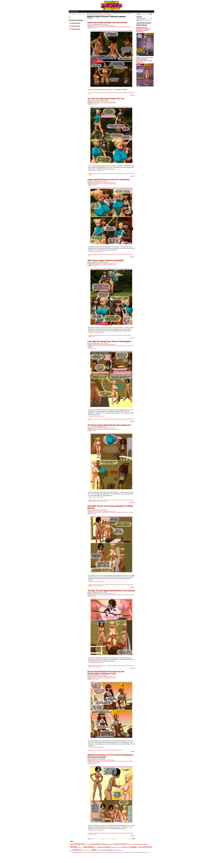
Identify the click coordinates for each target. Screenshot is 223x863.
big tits (95, 92)
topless (105, 501)
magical (99, 847)
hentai (109, 92)
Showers (94, 348)
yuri (89, 93)
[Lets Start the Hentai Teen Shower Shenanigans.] (111, 407)
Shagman (128, 26)
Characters (73, 11)
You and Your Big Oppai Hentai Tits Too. (106, 98)
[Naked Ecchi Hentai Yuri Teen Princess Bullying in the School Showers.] (111, 823)
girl (111, 584)
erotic (128, 844)
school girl (130, 833)
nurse (128, 847)
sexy (84, 850)
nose (127, 500)
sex (100, 585)
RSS (142, 852)
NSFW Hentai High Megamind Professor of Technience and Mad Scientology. (143, 29)
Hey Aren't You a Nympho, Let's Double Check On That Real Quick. (114, 13)
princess (124, 92)
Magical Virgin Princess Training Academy (111, 5)
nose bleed (127, 665)
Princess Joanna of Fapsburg (119, 26)
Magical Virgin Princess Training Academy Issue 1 (104, 25)
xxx (118, 850)
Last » (114, 838)
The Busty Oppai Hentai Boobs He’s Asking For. (109, 425)
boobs (98, 92)
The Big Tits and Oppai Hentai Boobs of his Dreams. (111, 590)
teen (133, 92)
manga (121, 254)
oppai (120, 92)
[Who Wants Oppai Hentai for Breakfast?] (111, 325)
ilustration (114, 92)
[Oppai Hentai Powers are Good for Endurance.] (111, 244)
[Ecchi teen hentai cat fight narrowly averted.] (111, 87)
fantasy (132, 844)
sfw (88, 174)
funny (110, 335)
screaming (129, 92)
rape (113, 750)
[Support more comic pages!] (69, 17)
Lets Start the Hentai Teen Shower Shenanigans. (110, 341)
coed (112, 500)
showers (129, 419)
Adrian (94, 26)
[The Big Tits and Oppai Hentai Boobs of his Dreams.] (111, 655)
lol (125, 584)
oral (138, 847)
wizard (115, 850)
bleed (98, 500)
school (132, 173)
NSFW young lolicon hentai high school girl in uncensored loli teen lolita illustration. (144, 60)
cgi (109, 844)
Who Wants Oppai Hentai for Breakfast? (106, 260)
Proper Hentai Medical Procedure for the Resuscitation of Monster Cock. (106, 672)
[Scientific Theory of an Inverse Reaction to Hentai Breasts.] (111, 573)
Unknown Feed (75, 23)
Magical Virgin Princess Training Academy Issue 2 (104, 344)
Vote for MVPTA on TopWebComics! (77, 14)
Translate (148, 20)
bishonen (87, 844)
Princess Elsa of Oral (111, 102)
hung (81, 847)
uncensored (103, 850)
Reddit (90, 181)
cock (111, 844)
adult (72, 844)
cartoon (108, 500)
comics (102, 584)
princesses (108, 750)
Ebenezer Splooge (104, 852)
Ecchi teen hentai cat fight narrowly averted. (108, 22)
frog (104, 173)
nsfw (118, 92)
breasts (102, 254)
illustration (111, 173)
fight (106, 92)
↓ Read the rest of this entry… (96, 170)
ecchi (101, 173)
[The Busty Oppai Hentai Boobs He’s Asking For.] (111, 490)
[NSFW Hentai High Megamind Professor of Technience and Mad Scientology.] (145, 56)
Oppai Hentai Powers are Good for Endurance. (109, 179)
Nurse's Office (95, 679)
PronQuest (122, 852)
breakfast (103, 335)
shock (119, 750)
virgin (110, 850)
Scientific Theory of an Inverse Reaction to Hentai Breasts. (110, 507)
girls (148, 844)
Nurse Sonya (113, 678)
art (92, 92)
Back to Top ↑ (147, 852)
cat (104, 92)
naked (115, 833)
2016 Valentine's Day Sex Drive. (103, 14)
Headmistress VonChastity (99, 102)
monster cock (114, 847)
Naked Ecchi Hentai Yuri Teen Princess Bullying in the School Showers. (110, 756)
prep (125, 173)
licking (115, 173)
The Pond (94, 28)
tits (97, 850)
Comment (132, 95)
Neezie (90, 24)
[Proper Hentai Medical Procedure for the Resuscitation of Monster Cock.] (111, 738)
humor (116, 335)
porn (122, 173)
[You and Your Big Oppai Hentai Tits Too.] (111, 163)
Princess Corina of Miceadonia (104, 26)
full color (137, 844)
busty (102, 92)
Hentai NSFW (133, 852)
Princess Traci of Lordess (128, 345)
